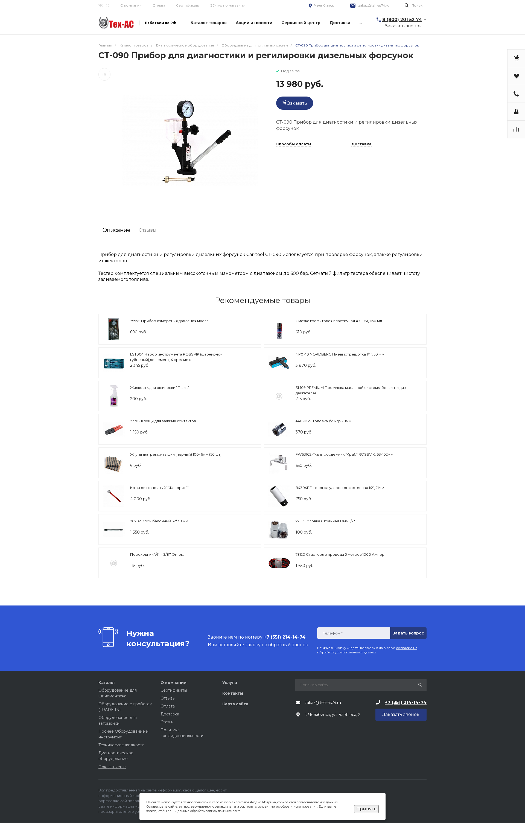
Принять (366, 808)
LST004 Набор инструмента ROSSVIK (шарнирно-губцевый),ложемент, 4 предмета (176, 357)
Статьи (167, 722)
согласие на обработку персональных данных (367, 650)
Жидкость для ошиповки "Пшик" (159, 387)
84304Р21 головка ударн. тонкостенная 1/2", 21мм (340, 487)
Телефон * (333, 633)
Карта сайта (235, 703)
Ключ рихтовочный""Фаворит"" (159, 487)
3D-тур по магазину (228, 5)
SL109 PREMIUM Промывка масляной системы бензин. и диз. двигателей (351, 390)
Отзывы (168, 698)
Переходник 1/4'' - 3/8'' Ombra (157, 554)
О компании (131, 5)
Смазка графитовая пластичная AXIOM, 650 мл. (339, 321)
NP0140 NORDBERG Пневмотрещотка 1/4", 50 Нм (340, 354)
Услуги (229, 682)
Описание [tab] (116, 230)
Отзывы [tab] (147, 230)
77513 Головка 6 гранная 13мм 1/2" (325, 521)
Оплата (159, 5)
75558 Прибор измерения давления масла (169, 321)
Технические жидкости (121, 745)
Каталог (107, 682)
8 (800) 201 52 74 (402, 19)
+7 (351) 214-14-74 (406, 702)
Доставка (361, 144)
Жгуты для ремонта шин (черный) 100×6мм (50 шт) (175, 454)
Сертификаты (188, 5)
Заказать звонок (403, 25)
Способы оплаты (293, 144)
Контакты (232, 693)
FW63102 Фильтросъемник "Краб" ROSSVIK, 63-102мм (344, 454)
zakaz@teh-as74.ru (373, 5)
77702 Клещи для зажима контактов (163, 421)
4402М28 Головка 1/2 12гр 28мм (323, 421)
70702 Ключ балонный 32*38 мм (159, 521)
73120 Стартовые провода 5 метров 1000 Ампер (340, 554)
